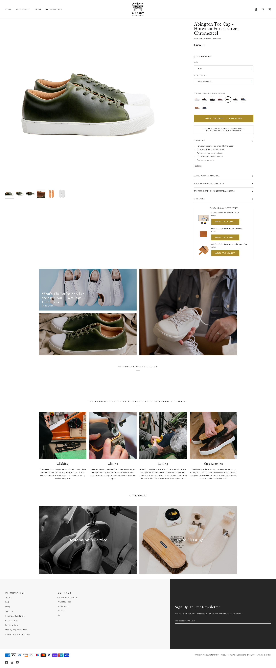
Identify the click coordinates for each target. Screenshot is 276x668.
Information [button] (15, 593)
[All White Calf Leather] (198, 100)
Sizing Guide (204, 56)
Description (199, 141)
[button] (9, 9)
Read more (198, 166)
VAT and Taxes (11, 621)
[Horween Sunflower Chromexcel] (198, 108)
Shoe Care (199, 199)
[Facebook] (6, 662)
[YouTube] (17, 662)
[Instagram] (12, 662)
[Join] (267, 621)
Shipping (9, 611)
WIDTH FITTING (200, 75)
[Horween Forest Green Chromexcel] (229, 100)
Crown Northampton (205, 655)
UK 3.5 (199, 69)
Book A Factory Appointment (17, 634)
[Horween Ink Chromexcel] (205, 108)
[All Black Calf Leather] (213, 100)
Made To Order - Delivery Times (209, 183)
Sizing (7, 607)
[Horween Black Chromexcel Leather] (205, 100)
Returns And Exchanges (15, 616)
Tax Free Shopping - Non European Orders (214, 191)
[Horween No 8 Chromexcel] (221, 100)
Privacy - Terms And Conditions (233, 655)
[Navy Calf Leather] (244, 100)
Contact (8, 597)
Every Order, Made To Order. (259, 655)
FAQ (7, 602)
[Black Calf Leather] (236, 100)
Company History (12, 625)
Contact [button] (64, 593)
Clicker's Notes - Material (206, 176)
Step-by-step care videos (16, 630)
